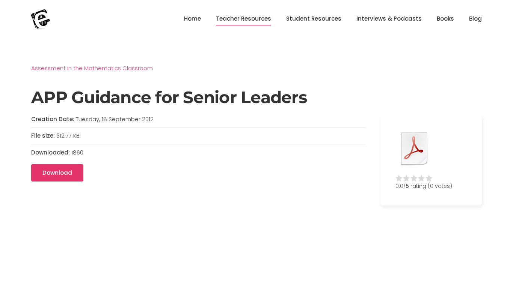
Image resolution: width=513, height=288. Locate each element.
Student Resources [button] (313, 18)
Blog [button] (475, 18)
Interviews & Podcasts (389, 18)
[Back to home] (40, 19)
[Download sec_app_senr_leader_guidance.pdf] (414, 148)
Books (445, 18)
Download (57, 173)
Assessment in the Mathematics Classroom (92, 68)
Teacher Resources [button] (243, 18)
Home (192, 18)
